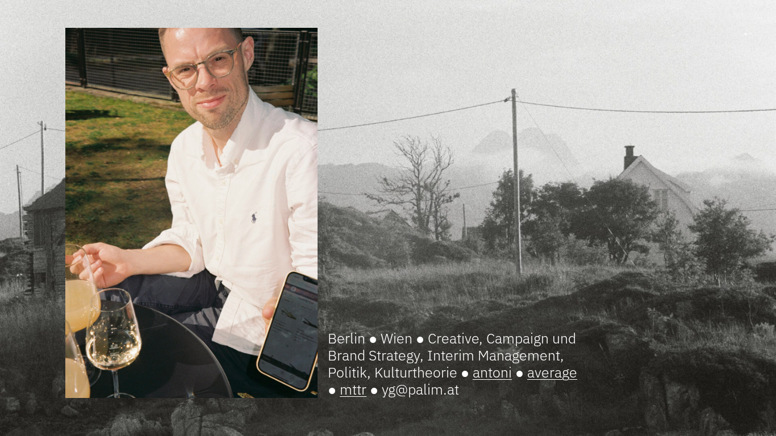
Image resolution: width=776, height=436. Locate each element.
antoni (492, 372)
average (552, 372)
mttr (353, 389)
